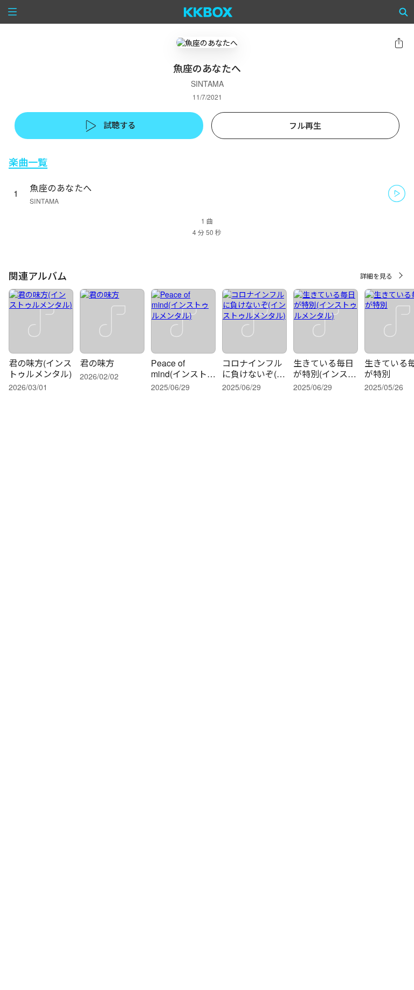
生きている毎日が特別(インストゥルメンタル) (324, 374)
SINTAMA (207, 83)
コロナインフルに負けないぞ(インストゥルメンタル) (253, 379)
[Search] (403, 11)
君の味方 (97, 363)
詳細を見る (376, 275)
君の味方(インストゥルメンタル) (40, 368)
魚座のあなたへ (61, 188)
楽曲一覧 (28, 162)
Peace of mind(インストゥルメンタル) (183, 374)
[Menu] (12, 11)
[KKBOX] (208, 12)
